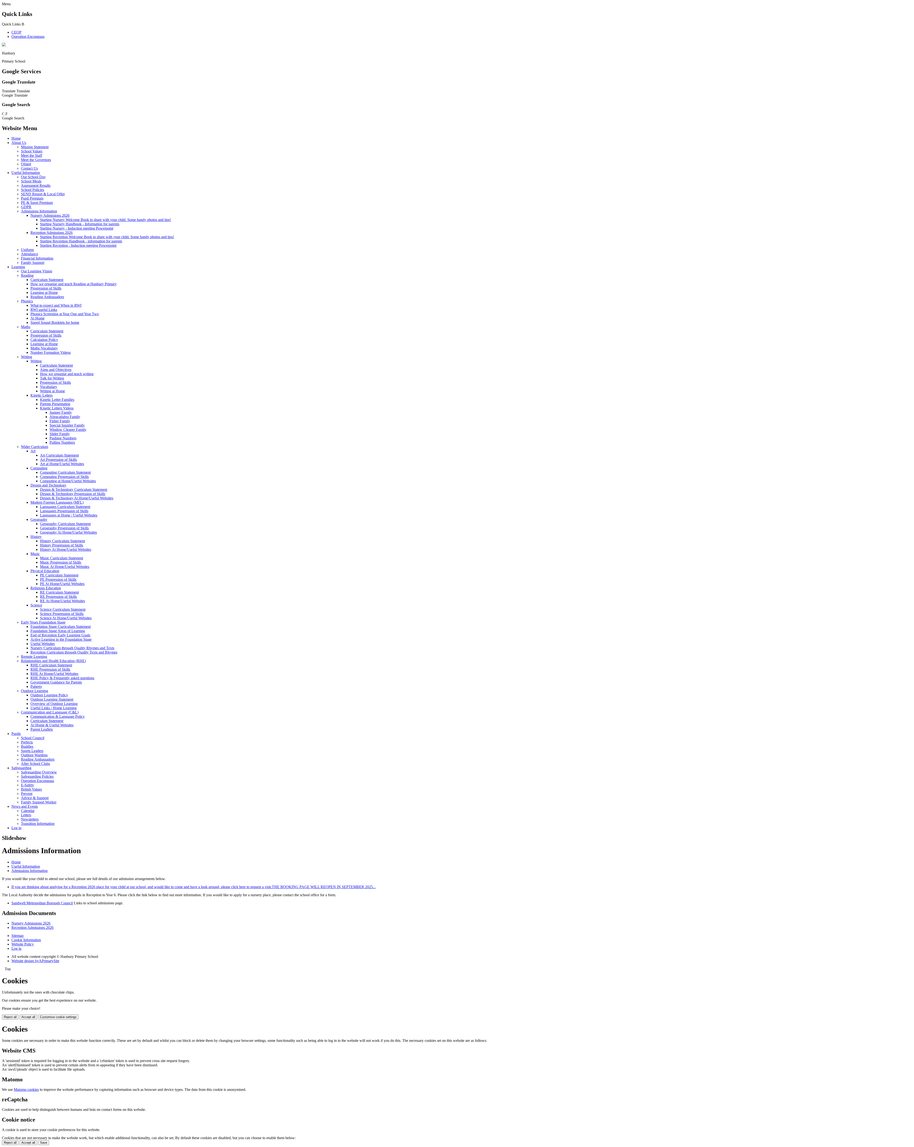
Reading (27, 275)
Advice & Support (35, 798)
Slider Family (60, 434)
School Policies (32, 190)
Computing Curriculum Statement (65, 472)
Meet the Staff (31, 155)
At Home (37, 318)
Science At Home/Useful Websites (66, 618)
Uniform (27, 250)
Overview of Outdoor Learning (54, 704)
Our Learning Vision (36, 271)
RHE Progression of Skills (50, 669)
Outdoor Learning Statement (51, 699)
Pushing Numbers (63, 438)
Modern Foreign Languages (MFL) (57, 502)
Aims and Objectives (55, 370)
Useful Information (25, 173)
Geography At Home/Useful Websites (68, 532)
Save (43, 1142)
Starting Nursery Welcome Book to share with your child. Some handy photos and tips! (105, 220)
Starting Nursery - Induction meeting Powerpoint (76, 228)
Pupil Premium (32, 198)
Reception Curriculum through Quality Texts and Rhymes (73, 652)
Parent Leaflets (41, 729)
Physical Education (44, 571)
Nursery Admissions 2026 (50, 215)
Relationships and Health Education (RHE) (53, 661)
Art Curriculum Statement (59, 455)
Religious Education (45, 588)
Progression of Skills (45, 288)
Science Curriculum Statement (62, 609)
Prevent (26, 794)
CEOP (16, 32)
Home (16, 138)
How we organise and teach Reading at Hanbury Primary (73, 284)
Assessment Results (35, 185)
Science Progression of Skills (62, 614)
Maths (25, 327)
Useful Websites (42, 644)
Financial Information (37, 258)
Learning (18, 267)
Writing (26, 357)
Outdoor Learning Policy (49, 695)
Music (35, 554)
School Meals (31, 181)
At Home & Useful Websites (52, 725)
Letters (26, 815)
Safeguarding (21, 768)
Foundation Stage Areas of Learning (57, 631)
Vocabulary (48, 387)
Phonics (27, 301)
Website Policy (22, 944)
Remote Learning (34, 657)
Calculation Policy (44, 340)
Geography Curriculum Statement (65, 524)
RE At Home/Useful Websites (62, 601)
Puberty (36, 686)
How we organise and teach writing (67, 374)
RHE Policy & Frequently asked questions (62, 678)
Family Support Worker (38, 802)
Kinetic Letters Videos (57, 408)
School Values (31, 151)
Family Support (32, 263)
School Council (32, 738)
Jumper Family (61, 412)
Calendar (28, 811)
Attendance (29, 254)
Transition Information (38, 824)
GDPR (26, 207)
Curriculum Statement (46, 280)
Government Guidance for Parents (56, 682)
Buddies (27, 746)
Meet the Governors (36, 160)
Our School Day (33, 177)
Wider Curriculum (34, 447)
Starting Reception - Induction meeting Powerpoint (78, 245)
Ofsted (26, 164)
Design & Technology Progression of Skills (72, 494)
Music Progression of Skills (60, 562)
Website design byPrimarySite (35, 961)
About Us (18, 143)
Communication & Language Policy (57, 716)
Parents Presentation (55, 404)
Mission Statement (35, 147)
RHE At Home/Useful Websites (54, 674)
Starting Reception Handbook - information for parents (81, 241)
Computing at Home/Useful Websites (68, 481)
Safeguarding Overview (39, 772)
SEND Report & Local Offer (43, 194)
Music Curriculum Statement (61, 558)
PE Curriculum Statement (59, 575)
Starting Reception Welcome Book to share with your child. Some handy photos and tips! (107, 237)
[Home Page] (4, 45)
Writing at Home (52, 391)
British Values (31, 789)
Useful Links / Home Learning (53, 708)
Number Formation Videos (50, 352)
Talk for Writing (52, 378)
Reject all (10, 1017)
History (36, 537)
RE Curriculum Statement (59, 592)
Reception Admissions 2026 (51, 233)
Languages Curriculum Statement (65, 507)
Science (36, 605)
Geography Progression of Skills (64, 528)
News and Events (24, 806)
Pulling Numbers (62, 442)
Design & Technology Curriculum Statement (73, 489)
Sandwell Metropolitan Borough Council (42, 903)
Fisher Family (60, 421)
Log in (16, 828)
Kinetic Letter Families (57, 400)
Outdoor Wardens (34, 755)
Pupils (16, 734)
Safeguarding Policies (37, 776)
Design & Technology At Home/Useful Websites (76, 498)
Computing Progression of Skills (64, 477)
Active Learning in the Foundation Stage (61, 639)
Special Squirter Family (67, 425)
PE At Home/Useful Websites (62, 584)
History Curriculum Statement (62, 541)
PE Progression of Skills (58, 579)
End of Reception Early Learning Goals (60, 635)
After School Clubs (35, 764)
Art (32, 451)
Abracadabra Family (65, 417)
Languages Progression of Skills (64, 511)
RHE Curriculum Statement (51, 665)
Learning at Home (44, 292)
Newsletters (30, 819)
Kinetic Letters (41, 395)
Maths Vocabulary (44, 348)
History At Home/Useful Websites (65, 549)
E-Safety (27, 785)
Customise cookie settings (58, 1017)
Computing (38, 468)
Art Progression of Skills (58, 460)
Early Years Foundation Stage (43, 622)
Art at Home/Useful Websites (62, 464)
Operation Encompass (28, 36)
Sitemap (17, 936)
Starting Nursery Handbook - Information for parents (79, 224)
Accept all (28, 1017)
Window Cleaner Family (68, 430)
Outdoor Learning (34, 691)
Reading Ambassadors (47, 297)
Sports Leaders (32, 751)
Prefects (27, 742)
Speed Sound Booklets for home (54, 322)
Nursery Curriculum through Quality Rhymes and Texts (72, 648)
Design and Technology (48, 485)
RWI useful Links (43, 310)
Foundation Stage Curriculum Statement (60, 627)
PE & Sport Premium (37, 203)
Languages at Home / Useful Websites (68, 515)
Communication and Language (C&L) (50, 712)
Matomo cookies (26, 1090)
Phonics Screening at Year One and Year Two (64, 314)
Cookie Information (26, 940)
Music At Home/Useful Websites (64, 567)
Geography (38, 519)
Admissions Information (39, 211)
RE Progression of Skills (58, 597)
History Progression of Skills (61, 545)
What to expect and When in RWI (55, 305)
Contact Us (29, 168)
